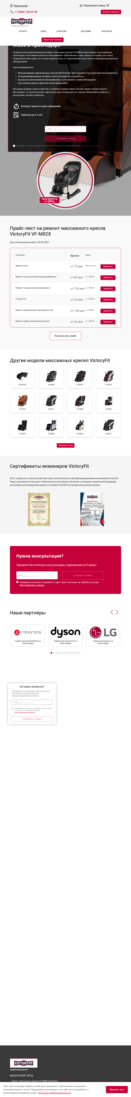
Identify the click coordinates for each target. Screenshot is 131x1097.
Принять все (117, 1089)
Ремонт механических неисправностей (34, 310)
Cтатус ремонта (111, 12)
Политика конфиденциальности (54, 1093)
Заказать (108, 266)
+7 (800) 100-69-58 (26, 11)
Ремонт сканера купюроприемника (32, 288)
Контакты (107, 31)
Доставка (86, 31)
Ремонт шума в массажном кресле (32, 321)
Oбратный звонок (52, 40)
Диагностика (21, 265)
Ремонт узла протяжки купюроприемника (35, 276)
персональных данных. (90, 146)
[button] (112, 612)
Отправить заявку (65, 138)
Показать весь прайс (65, 336)
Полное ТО (20, 299)
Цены (43, 31)
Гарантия (61, 31)
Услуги (22, 31)
